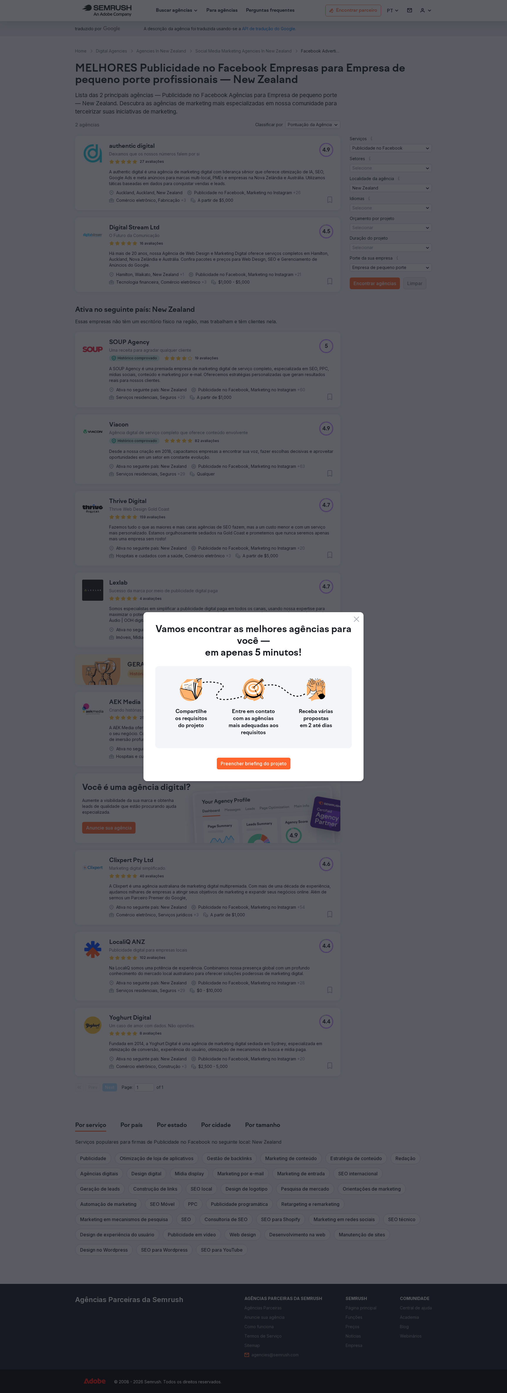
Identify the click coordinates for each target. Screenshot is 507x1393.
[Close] (356, 619)
